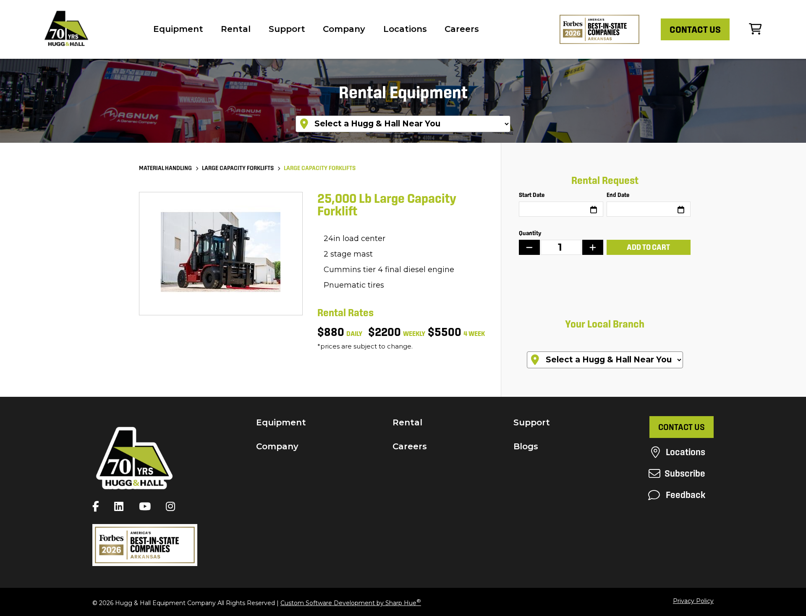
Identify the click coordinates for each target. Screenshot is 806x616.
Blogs (525, 446)
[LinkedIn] (121, 506)
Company (344, 29)
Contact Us (681, 427)
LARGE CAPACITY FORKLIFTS (238, 168)
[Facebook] (97, 506)
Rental (236, 29)
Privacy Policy (693, 601)
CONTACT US (695, 29)
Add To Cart (648, 247)
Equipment (178, 29)
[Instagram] (172, 506)
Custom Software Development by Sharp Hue (350, 603)
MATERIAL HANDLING (165, 168)
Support (287, 29)
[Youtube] (147, 506)
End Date (618, 194)
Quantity (530, 233)
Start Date (531, 194)
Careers (462, 29)
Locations (405, 29)
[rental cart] (755, 29)
